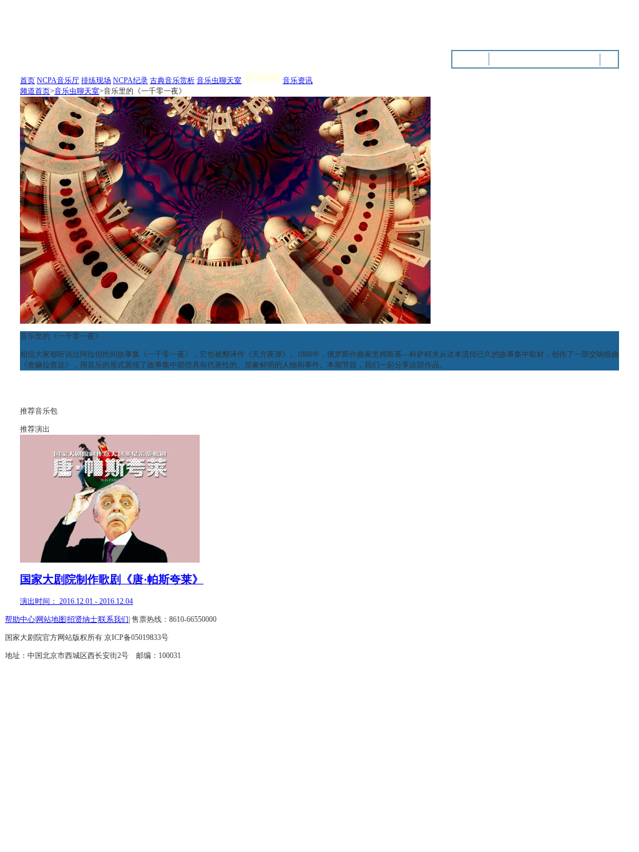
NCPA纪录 (130, 80)
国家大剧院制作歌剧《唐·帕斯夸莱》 (111, 579)
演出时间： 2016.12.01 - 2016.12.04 (76, 601)
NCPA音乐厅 (58, 80)
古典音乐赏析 (172, 80)
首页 (27, 80)
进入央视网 (600, 25)
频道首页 (35, 91)
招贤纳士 (82, 619)
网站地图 (51, 619)
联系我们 (114, 619)
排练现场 (96, 80)
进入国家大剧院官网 (536, 25)
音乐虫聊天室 (219, 80)
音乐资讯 (298, 80)
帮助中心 (20, 619)
